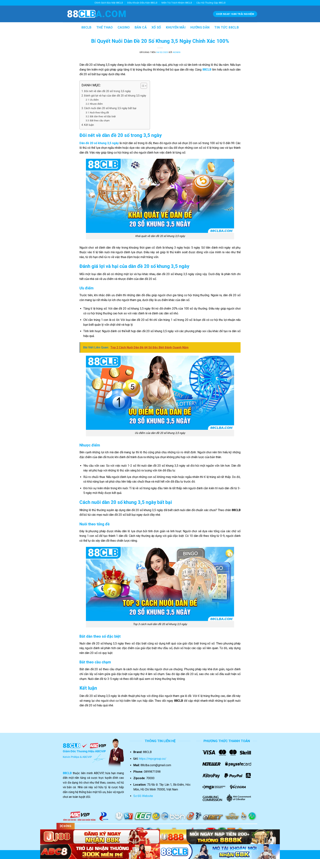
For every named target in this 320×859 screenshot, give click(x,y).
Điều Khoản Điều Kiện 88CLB (142, 2)
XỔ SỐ (156, 27)
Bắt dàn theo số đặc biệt (103, 116)
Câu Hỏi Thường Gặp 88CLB (211, 2)
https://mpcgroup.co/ (152, 758)
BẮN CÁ (141, 27)
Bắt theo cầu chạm (100, 120)
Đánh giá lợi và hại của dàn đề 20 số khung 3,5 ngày (115, 95)
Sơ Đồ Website (143, 796)
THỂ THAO (104, 27)
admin (176, 52)
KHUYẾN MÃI (176, 27)
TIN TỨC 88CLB (226, 27)
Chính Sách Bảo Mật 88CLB (108, 2)
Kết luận (89, 125)
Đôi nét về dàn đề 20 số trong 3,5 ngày (107, 91)
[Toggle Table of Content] (142, 86)
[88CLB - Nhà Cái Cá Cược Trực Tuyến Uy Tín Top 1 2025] (96, 14)
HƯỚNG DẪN (199, 27)
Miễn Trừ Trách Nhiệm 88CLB (176, 2)
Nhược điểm (96, 103)
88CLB (86, 27)
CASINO (124, 27)
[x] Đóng (65, 826)
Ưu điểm (94, 99)
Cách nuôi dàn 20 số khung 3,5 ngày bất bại (110, 108)
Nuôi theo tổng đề (99, 112)
